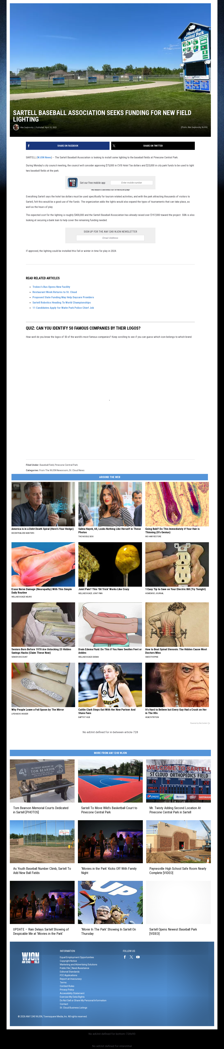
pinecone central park (66, 465)
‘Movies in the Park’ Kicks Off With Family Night (109, 871)
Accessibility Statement (72, 993)
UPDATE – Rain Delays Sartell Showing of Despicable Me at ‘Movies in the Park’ (41, 931)
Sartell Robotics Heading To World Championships (61, 302)
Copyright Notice (68, 961)
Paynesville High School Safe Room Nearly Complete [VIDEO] (177, 871)
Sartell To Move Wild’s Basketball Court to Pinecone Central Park (109, 810)
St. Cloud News (76, 470)
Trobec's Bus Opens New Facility (51, 286)
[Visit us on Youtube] (139, 957)
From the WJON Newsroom (53, 470)
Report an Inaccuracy (71, 979)
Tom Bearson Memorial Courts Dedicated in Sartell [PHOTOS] (40, 810)
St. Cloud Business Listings (73, 1007)
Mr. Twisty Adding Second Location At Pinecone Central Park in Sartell (175, 810)
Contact (64, 1004)
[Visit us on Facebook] (126, 957)
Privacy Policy (67, 989)
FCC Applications (68, 975)
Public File (65, 968)
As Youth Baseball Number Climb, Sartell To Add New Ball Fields (42, 871)
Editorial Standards (70, 971)
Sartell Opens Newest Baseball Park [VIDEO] (173, 931)
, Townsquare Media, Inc (54, 1016)
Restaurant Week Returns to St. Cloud (54, 292)
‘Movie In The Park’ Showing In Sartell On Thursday (108, 931)
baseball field (47, 465)
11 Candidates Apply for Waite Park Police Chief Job (63, 307)
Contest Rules (67, 986)
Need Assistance (80, 968)
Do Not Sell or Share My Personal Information (83, 1000)
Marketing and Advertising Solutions (78, 964)
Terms (63, 982)
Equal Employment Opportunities (77, 957)
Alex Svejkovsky (26, 127)
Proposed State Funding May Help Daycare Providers (63, 297)
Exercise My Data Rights (72, 997)
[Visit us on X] (132, 957)
